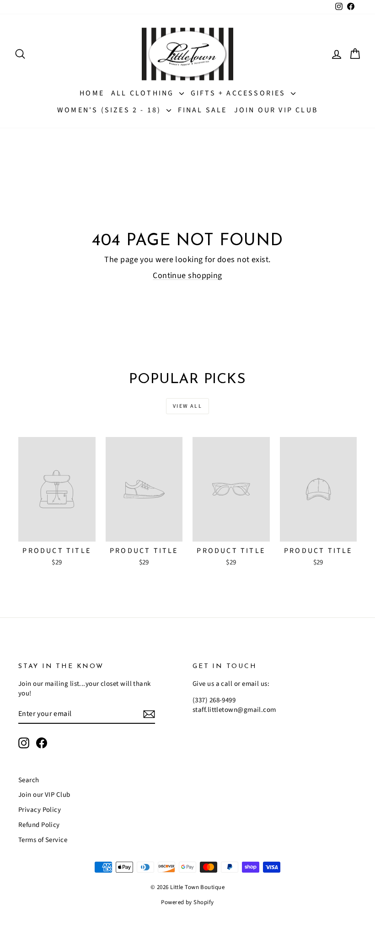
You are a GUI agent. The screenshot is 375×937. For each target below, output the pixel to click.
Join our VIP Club (276, 110)
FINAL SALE (202, 110)
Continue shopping (187, 275)
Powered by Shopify (187, 902)
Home (92, 93)
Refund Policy (39, 825)
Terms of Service (42, 840)
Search (28, 780)
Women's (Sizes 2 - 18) (110, 110)
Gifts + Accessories (240, 93)
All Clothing (144, 93)
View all (187, 406)
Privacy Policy (39, 810)
